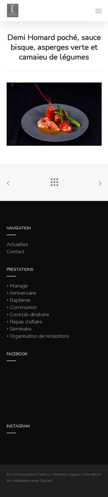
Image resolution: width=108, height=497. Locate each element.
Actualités (17, 244)
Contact (15, 251)
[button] (98, 11)
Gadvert (46, 481)
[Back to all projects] (54, 181)
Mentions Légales (67, 474)
